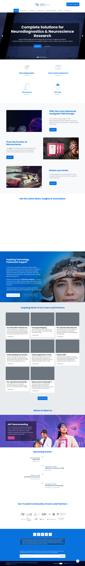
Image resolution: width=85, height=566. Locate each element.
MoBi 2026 (36, 459)
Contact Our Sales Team (13, 295)
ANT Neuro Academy (72, 4)
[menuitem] (16, 10)
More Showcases (42, 398)
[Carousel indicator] (47, 57)
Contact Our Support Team (30, 295)
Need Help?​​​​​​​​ (47, 46)
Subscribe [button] (62, 556)
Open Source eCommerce (73, 563)
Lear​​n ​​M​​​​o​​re (11, 437)
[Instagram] (50, 534)
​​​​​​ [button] (77, 561)
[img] (3, 35)
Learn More (53, 129)
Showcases (11, 336)
